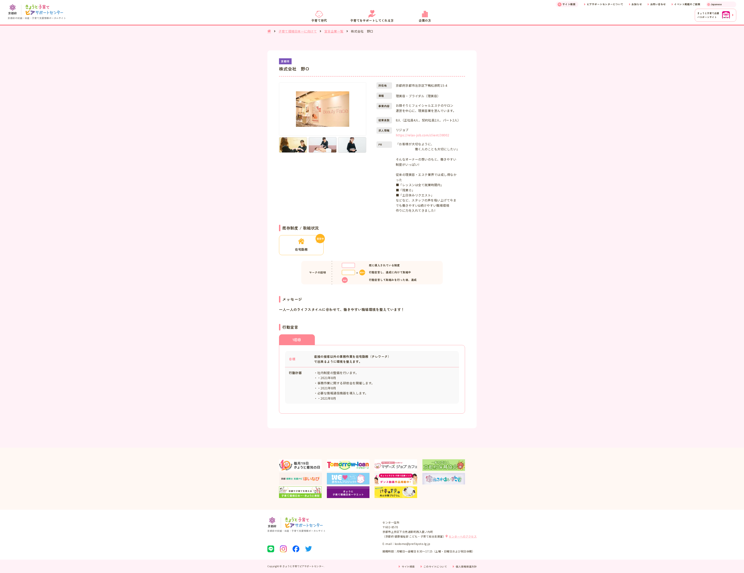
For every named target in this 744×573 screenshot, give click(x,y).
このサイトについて (435, 566)
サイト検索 (569, 4)
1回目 (297, 339)
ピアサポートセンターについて (605, 4)
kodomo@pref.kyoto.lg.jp (412, 544)
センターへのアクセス (463, 536)
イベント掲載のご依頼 (687, 4)
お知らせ (636, 4)
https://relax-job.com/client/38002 (422, 135)
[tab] (297, 339)
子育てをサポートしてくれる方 (372, 20)
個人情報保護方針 (466, 566)
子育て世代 (319, 20)
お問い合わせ (658, 4)
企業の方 (425, 20)
